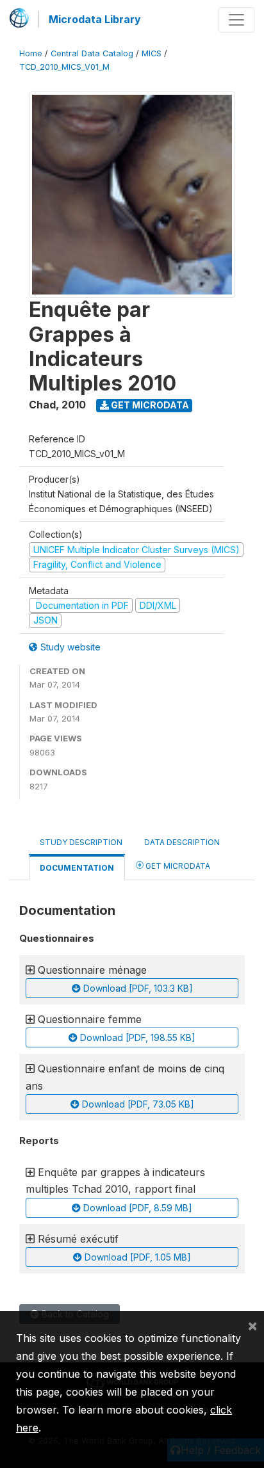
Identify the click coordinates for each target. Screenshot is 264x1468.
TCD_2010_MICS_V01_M (64, 67)
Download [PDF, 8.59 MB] (136, 1207)
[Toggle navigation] (236, 20)
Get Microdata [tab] (177, 866)
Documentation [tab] (77, 868)
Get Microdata (149, 404)
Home (30, 53)
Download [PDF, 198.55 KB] (136, 1037)
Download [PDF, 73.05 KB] (136, 1104)
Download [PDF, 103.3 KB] (137, 988)
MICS (151, 53)
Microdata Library (95, 19)
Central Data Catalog (92, 53)
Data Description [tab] (182, 842)
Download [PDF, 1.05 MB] (136, 1257)
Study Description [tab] (81, 842)
